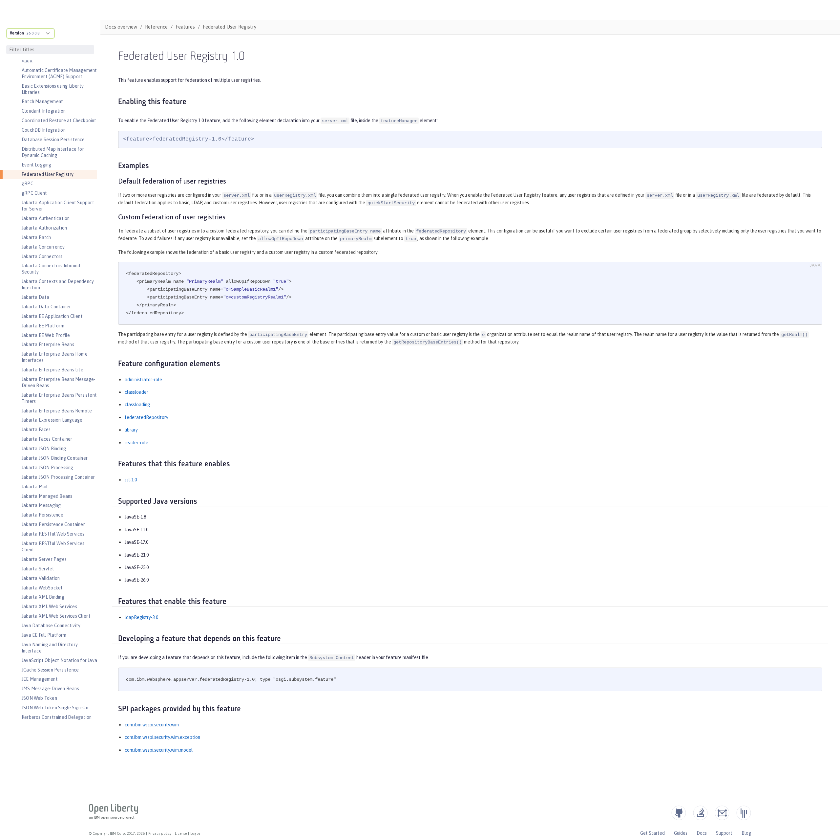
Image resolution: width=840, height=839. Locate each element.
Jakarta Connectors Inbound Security (51, 269)
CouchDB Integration (44, 130)
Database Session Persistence (53, 139)
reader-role (136, 442)
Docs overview (121, 27)
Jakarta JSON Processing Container (58, 477)
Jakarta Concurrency (43, 247)
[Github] (678, 813)
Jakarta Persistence (42, 515)
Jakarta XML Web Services (49, 606)
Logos (195, 833)
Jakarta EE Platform (43, 325)
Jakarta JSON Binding (44, 448)
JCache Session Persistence (50, 670)
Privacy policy (159, 833)
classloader (136, 392)
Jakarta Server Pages (44, 559)
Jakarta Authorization (44, 228)
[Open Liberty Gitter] (743, 813)
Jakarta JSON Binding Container (55, 458)
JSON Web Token (39, 698)
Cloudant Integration (44, 111)
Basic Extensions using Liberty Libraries (53, 89)
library (131, 429)
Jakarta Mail (35, 486)
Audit (27, 60)
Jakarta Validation (41, 578)
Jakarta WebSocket (42, 587)
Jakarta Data (35, 297)
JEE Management (40, 679)
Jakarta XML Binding (43, 597)
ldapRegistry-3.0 (141, 617)
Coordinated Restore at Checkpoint (59, 120)
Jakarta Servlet (38, 568)
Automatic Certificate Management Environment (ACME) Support (59, 73)
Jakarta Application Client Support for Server (58, 205)
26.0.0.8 (33, 33)
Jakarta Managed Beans (47, 496)
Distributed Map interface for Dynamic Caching (53, 152)
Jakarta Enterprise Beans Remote (57, 410)
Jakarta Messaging (41, 505)
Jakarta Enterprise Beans (48, 344)
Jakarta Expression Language (52, 420)
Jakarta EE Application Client (52, 316)
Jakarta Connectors (42, 256)
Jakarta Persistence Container (53, 524)
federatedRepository (146, 417)
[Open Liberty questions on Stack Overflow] (700, 813)
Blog (746, 833)
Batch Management (42, 101)
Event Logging (37, 164)
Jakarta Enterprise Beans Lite (52, 369)
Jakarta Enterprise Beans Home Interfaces (55, 357)
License (181, 833)
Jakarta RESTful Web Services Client (53, 546)
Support (724, 833)
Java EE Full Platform (44, 635)
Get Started (652, 833)
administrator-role (143, 379)
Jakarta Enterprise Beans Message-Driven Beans (59, 382)
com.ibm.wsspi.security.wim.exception (162, 737)
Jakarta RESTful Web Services (53, 534)
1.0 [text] (239, 57)
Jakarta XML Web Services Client (56, 616)
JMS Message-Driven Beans (50, 688)
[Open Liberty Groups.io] (722, 813)
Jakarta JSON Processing (48, 467)
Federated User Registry (48, 174)
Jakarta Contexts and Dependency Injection (58, 284)
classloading (137, 404)
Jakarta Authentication (46, 218)
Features (185, 27)
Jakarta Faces (36, 429)
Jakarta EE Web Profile (46, 335)
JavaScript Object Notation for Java (59, 660)
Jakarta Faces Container (47, 439)
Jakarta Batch (36, 237)
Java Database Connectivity (51, 625)
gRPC (27, 183)
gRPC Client (34, 193)
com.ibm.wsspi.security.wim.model (159, 750)
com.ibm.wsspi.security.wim (152, 724)
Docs (702, 833)
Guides (680, 833)
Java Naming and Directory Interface (50, 647)
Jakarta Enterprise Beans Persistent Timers (59, 398)
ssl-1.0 (131, 479)
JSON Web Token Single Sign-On (55, 707)
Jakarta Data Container (46, 306)
